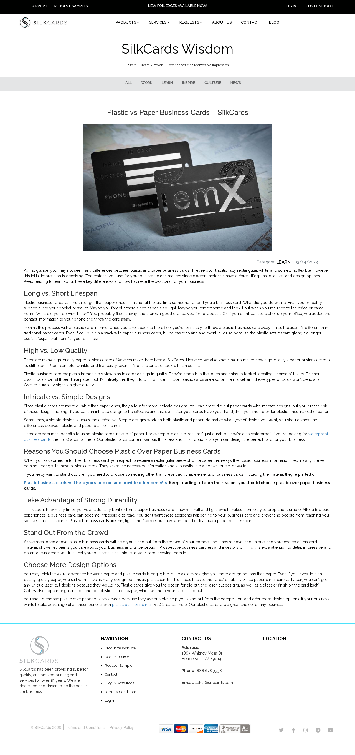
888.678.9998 (209, 670)
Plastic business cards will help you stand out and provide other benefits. (96, 482)
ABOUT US (222, 22)
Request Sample (118, 665)
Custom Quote (321, 6)
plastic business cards (132, 604)
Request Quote (117, 657)
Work (146, 82)
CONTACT (250, 22)
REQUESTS (189, 22)
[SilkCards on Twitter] (281, 730)
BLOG (274, 22)
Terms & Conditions (120, 692)
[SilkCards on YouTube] (330, 730)
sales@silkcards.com (214, 682)
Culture (212, 82)
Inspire (188, 82)
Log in (290, 6)
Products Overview (120, 648)
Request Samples (71, 6)
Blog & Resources (119, 683)
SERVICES (157, 22)
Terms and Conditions (85, 727)
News (235, 82)
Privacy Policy (122, 727)
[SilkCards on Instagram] (306, 730)
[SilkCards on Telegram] (318, 730)
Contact (111, 674)
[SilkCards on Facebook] (294, 730)
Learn (167, 82)
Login (109, 700)
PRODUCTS (126, 22)
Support (39, 6)
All (128, 82)
